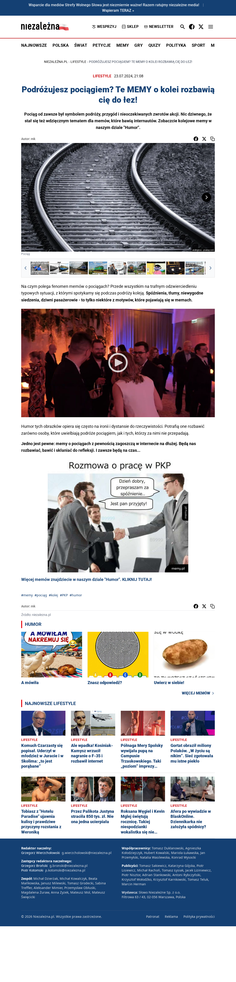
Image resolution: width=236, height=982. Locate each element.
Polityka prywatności (199, 916)
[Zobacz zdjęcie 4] (98, 268)
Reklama (171, 916)
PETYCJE (102, 45)
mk (33, 139)
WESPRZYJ (106, 26)
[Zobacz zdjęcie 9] (195, 268)
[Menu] (210, 26)
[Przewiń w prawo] (210, 268)
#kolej (53, 595)
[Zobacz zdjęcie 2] (59, 268)
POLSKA (61, 45)
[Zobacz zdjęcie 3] (78, 268)
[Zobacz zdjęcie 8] (175, 268)
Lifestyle (78, 62)
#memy (27, 595)
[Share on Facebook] (196, 139)
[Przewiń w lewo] (25, 268)
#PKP (64, 595)
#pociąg (41, 595)
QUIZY (154, 45)
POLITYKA (176, 45)
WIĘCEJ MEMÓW (196, 693)
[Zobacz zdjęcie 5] (117, 268)
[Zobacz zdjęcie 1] (40, 268)
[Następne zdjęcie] (206, 197)
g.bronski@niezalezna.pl (69, 865)
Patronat (152, 916)
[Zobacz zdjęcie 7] (156, 268)
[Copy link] (212, 139)
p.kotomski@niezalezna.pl (65, 870)
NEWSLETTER (161, 26)
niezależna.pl (56, 62)
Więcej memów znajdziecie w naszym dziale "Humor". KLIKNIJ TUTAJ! (86, 579)
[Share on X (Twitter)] (204, 139)
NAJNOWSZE (34, 45)
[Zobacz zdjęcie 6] (136, 268)
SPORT (198, 45)
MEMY (122, 45)
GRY (138, 45)
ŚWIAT (80, 45)
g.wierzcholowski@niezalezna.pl (87, 853)
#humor (76, 595)
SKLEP (133, 26)
